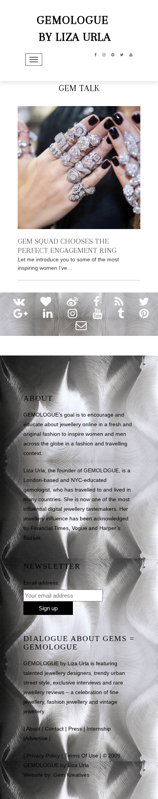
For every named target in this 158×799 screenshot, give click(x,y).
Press (75, 729)
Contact (54, 729)
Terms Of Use (81, 756)
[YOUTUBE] (131, 54)
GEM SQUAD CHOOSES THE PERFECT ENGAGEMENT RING (67, 246)
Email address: (41, 583)
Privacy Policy (43, 756)
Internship (99, 729)
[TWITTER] (122, 54)
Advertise (36, 738)
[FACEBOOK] (95, 54)
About (33, 729)
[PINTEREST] (113, 54)
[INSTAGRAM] (104, 54)
